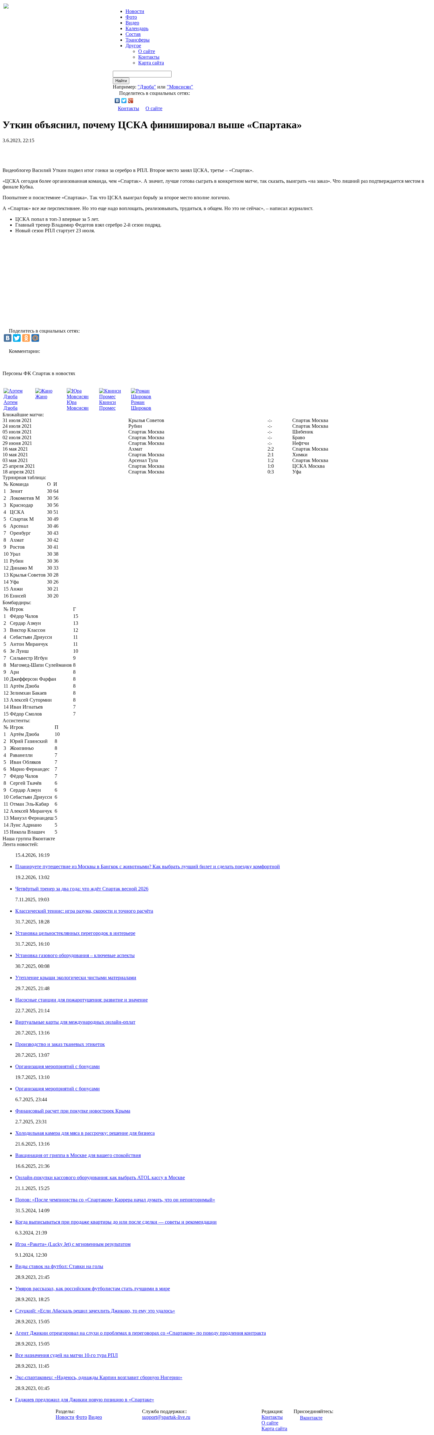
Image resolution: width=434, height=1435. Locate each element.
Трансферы (137, 40)
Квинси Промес (107, 405)
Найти (121, 80)
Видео (132, 22)
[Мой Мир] (35, 338)
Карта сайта (151, 62)
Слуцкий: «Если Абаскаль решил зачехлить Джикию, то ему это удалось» (95, 1310)
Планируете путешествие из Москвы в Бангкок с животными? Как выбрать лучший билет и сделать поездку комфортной (147, 866)
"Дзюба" (147, 86)
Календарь (136, 28)
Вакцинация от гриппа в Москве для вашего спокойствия (78, 1155)
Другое (133, 45)
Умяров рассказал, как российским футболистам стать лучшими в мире (92, 1288)
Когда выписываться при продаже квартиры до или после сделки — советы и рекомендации (116, 1222)
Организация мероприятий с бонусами (57, 1066)
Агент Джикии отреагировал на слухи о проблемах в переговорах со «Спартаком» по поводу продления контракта (140, 1333)
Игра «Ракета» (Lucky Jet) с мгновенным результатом (73, 1244)
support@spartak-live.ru (166, 1417)
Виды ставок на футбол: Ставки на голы (59, 1266)
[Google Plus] (130, 100)
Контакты (148, 57)
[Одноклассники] (26, 338)
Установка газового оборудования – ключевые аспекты (75, 955)
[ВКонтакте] (117, 100)
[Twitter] (124, 100)
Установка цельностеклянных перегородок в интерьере (75, 933)
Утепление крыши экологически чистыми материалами (75, 977)
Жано (41, 396)
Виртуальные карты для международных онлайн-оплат (75, 1022)
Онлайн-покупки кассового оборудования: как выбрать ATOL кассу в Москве (100, 1177)
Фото (131, 17)
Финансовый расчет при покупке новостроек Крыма (72, 1111)
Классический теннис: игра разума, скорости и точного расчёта (84, 911)
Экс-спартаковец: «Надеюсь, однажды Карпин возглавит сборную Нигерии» (98, 1377)
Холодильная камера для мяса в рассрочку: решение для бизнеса (85, 1133)
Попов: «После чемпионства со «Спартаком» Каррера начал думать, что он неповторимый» (115, 1199)
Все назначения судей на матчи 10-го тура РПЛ (66, 1355)
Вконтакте (311, 1417)
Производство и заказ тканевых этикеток (60, 1044)
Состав (133, 34)
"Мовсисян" (180, 86)
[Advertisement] (77, 152)
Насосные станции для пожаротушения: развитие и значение (81, 999)
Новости (65, 1417)
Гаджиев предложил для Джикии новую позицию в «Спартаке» (84, 1399)
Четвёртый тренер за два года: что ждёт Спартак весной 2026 (81, 888)
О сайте (146, 51)
